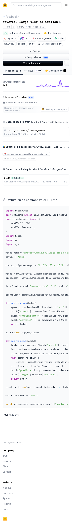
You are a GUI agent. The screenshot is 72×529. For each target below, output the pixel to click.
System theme (15, 442)
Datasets (8, 493)
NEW (31, 97)
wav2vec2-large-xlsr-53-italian (30, 21)
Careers (7, 471)
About (6, 466)
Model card (14, 70)
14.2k (42, 26)
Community (57, 70)
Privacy (7, 461)
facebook (12, 17)
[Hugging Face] (5, 518)
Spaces (7, 498)
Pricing (7, 503)
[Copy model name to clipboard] (60, 22)
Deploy (36, 51)
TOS (5, 455)
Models (7, 487)
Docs (5, 509)
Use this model (33, 63)
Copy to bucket (37, 57)
